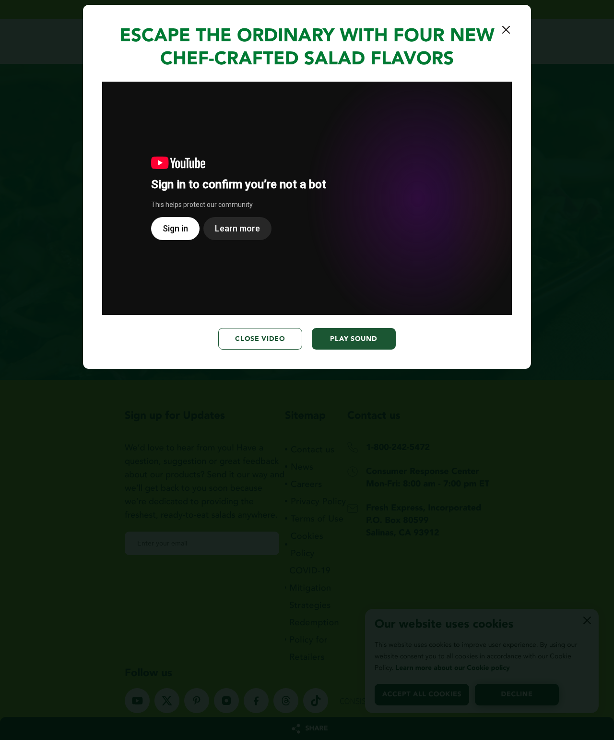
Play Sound (353, 338)
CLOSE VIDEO (260, 338)
